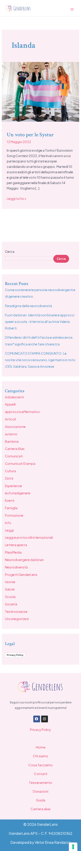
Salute (10, 589)
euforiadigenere (17, 493)
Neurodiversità (16, 567)
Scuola (10, 597)
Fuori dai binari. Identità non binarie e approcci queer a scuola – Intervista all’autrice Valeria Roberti (39, 321)
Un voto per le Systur (30, 134)
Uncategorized (17, 619)
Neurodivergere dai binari (24, 560)
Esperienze (13, 486)
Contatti (40, 773)
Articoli (10, 419)
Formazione (14, 515)
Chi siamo (40, 756)
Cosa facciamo (40, 765)
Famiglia (11, 508)
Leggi (9, 530)
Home (40, 747)
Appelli (10, 404)
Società (11, 604)
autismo (11, 434)
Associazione (15, 426)
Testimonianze (16, 611)
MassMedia (13, 552)
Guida (40, 800)
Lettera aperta (16, 545)
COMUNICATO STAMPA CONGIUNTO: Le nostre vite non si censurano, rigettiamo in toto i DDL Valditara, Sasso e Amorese (40, 359)
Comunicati (14, 456)
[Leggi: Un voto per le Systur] (40, 91)
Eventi (9, 500)
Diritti (9, 478)
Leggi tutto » (16, 198)
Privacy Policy (15, 655)
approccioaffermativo (22, 412)
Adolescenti (14, 397)
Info (8, 523)
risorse (10, 582)
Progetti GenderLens (21, 575)
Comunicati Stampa (20, 463)
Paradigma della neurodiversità (28, 306)
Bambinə (12, 441)
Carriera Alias (15, 449)
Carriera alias (41, 809)
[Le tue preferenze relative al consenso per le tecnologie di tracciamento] (73, 846)
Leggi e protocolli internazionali (29, 537)
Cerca (9, 251)
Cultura (10, 471)
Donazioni (40, 791)
